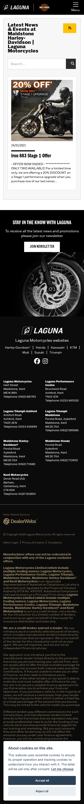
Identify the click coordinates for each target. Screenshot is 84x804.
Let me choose (62, 769)
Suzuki (39, 352)
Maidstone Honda (57, 441)
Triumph (56, 352)
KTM (73, 347)
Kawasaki (58, 347)
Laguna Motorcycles (17, 381)
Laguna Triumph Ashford (20, 411)
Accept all (42, 780)
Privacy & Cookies (33, 542)
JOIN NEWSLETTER (42, 247)
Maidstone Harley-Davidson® (16, 442)
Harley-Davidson (17, 347)
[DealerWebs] (20, 521)
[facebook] (38, 361)
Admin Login (10, 542)
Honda (40, 347)
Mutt (25, 352)
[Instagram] (46, 361)
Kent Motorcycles (15, 474)
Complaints (55, 542)
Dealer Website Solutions (16, 514)
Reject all (42, 791)
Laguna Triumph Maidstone (56, 413)
